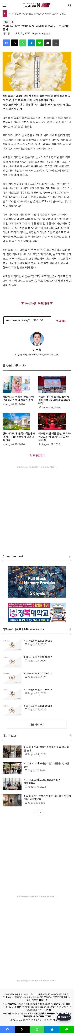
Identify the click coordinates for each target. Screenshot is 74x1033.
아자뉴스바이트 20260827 (38, 657)
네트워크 (29, 1013)
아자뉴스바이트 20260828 (38, 640)
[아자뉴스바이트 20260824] (12, 710)
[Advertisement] (37, 507)
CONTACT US (44, 1016)
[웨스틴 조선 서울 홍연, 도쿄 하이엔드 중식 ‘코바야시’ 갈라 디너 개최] (54, 421)
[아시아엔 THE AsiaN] (37, 5)
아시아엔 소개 (9, 1013)
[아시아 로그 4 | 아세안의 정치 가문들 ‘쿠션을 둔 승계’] (12, 751)
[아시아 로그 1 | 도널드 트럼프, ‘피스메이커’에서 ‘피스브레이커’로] (12, 800)
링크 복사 (61, 320)
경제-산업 (9, 22)
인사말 (20, 1013)
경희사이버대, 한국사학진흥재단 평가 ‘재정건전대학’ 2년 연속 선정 (19, 437)
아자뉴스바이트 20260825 (38, 689)
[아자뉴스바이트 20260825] (12, 694)
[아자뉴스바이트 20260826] (12, 678)
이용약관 (61, 1013)
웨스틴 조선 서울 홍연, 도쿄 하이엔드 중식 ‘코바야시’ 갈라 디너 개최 (54, 437)
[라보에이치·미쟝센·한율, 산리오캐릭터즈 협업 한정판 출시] (19, 384)
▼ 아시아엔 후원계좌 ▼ (37, 303)
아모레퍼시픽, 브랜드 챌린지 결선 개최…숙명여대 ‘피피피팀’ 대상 (54, 400)
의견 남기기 (37, 455)
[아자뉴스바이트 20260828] (12, 645)
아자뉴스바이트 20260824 (38, 706)
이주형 (6, 33)
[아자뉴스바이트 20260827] (12, 661)
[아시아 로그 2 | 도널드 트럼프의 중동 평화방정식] (12, 784)
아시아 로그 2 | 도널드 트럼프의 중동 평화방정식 (42, 781)
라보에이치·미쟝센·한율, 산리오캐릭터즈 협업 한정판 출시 (18, 398)
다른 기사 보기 (37, 724)
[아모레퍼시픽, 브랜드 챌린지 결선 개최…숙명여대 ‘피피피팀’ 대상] (54, 384)
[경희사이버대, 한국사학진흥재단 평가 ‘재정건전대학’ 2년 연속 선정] (19, 421)
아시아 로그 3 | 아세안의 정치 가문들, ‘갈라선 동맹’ (46, 765)
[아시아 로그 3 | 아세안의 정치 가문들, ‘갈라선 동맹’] (12, 768)
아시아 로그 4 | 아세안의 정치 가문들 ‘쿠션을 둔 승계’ (46, 748)
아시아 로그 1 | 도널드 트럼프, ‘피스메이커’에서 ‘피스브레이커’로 (47, 797)
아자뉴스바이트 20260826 (38, 673)
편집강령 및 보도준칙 (45, 1013)
